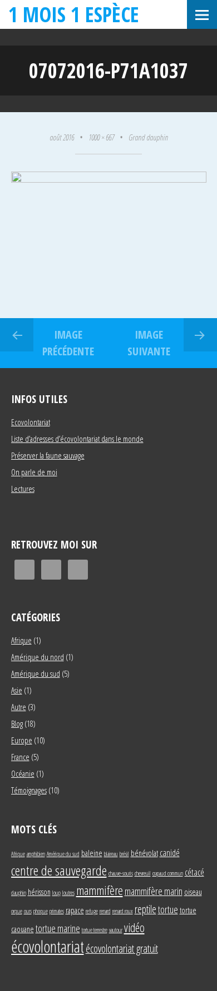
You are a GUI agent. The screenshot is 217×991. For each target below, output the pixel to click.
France (20, 756)
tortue (168, 909)
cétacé (194, 872)
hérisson (39, 892)
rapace (75, 910)
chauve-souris (120, 873)
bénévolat (144, 853)
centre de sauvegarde (59, 870)
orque (16, 911)
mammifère (99, 890)
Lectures (22, 488)
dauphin (18, 893)
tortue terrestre (94, 930)
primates (57, 911)
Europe (21, 740)
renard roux (122, 911)
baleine (91, 853)
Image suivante (148, 343)
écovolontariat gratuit (122, 948)
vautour (115, 930)
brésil (124, 854)
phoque (40, 911)
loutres (68, 893)
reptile (145, 909)
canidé (170, 852)
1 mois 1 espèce (73, 14)
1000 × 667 (101, 137)
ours (28, 911)
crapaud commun (167, 873)
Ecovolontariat (30, 421)
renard (105, 911)
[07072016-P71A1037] (108, 179)
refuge (92, 911)
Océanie (22, 773)
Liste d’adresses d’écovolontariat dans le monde (77, 438)
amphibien (36, 854)
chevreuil (143, 873)
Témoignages (29, 790)
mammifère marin (154, 891)
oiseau (193, 892)
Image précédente (68, 343)
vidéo (134, 927)
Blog (17, 723)
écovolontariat (47, 946)
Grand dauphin (148, 137)
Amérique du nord (37, 656)
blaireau (111, 854)
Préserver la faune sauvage (48, 455)
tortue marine (58, 928)
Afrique (21, 640)
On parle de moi (34, 471)
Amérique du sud (35, 673)
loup (56, 893)
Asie (16, 690)
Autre (18, 706)
